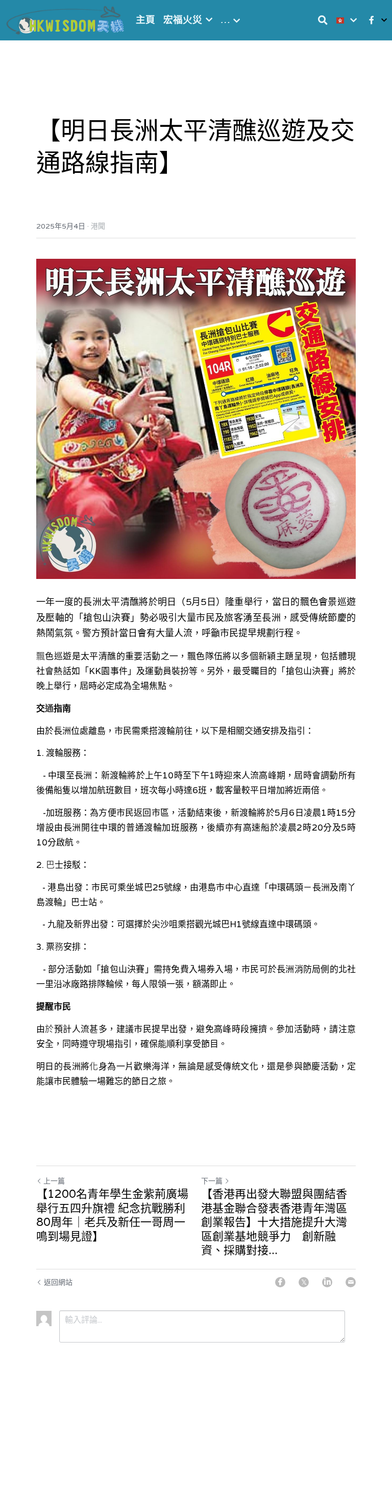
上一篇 (54, 1181)
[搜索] (323, 20)
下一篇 (212, 1181)
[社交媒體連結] (371, 20)
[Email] (351, 1282)
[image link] (66, 19)
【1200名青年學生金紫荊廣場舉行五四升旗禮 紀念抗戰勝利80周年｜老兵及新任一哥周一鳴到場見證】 (112, 1215)
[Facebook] (280, 1282)
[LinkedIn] (327, 1282)
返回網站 (58, 1282)
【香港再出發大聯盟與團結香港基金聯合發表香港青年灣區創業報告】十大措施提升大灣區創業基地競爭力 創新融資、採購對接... (274, 1222)
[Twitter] (304, 1282)
